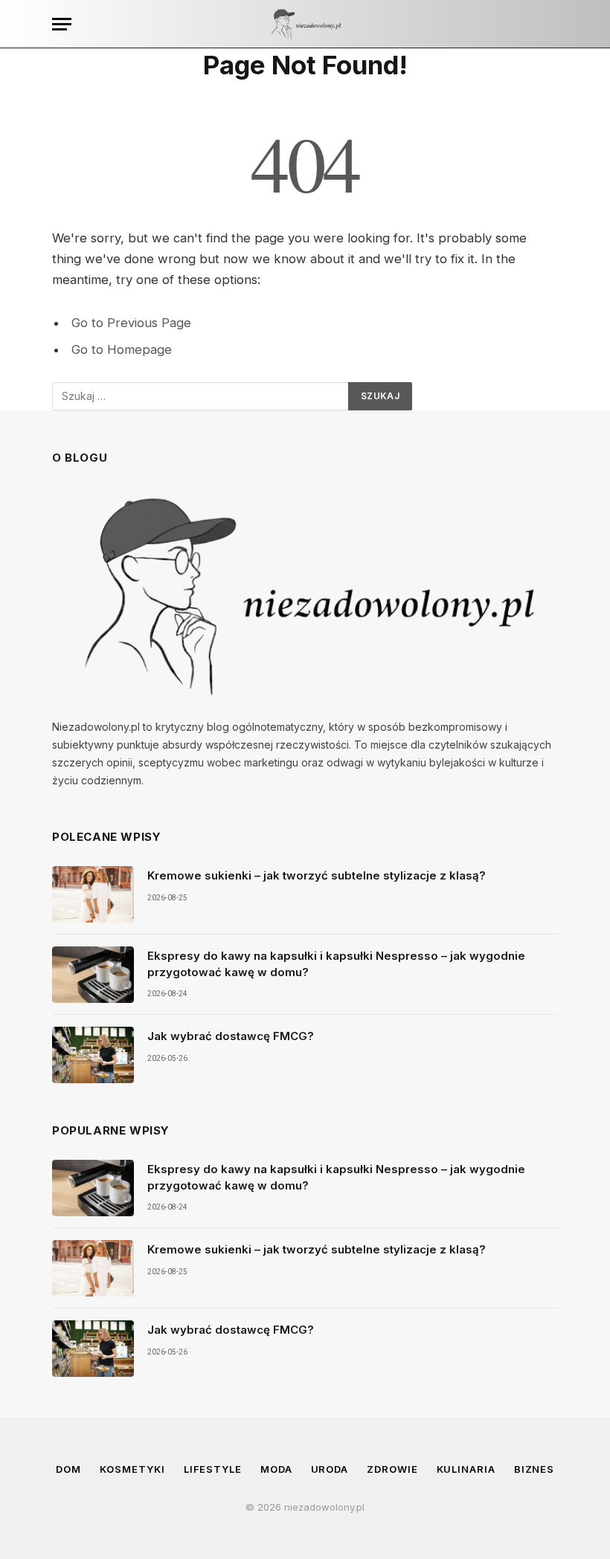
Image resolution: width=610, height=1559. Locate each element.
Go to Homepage (121, 349)
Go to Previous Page (131, 322)
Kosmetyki (132, 1469)
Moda (276, 1469)
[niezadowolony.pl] (305, 24)
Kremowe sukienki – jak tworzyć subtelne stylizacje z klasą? (316, 875)
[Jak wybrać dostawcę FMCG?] (93, 1055)
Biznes (534, 1469)
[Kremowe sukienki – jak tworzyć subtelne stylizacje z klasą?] (93, 894)
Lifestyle (213, 1469)
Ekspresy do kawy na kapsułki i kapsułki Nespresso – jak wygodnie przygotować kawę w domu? (336, 963)
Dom (68, 1469)
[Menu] (61, 24)
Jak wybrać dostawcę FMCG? (230, 1036)
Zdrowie (392, 1469)
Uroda (330, 1469)
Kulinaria (466, 1469)
